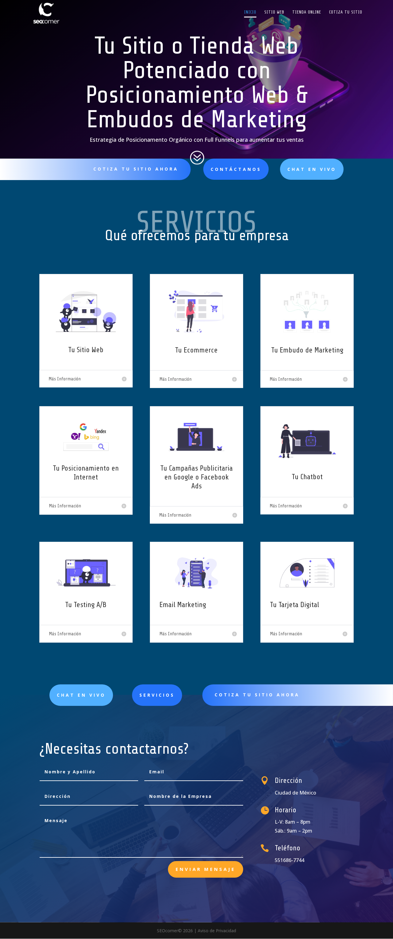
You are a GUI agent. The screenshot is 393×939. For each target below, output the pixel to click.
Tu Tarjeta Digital (294, 605)
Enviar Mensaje (205, 869)
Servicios (157, 695)
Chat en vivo (311, 169)
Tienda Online (306, 12)
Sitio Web (274, 12)
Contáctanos (236, 169)
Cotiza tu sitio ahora (135, 169)
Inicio (250, 12)
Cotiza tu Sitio (345, 12)
